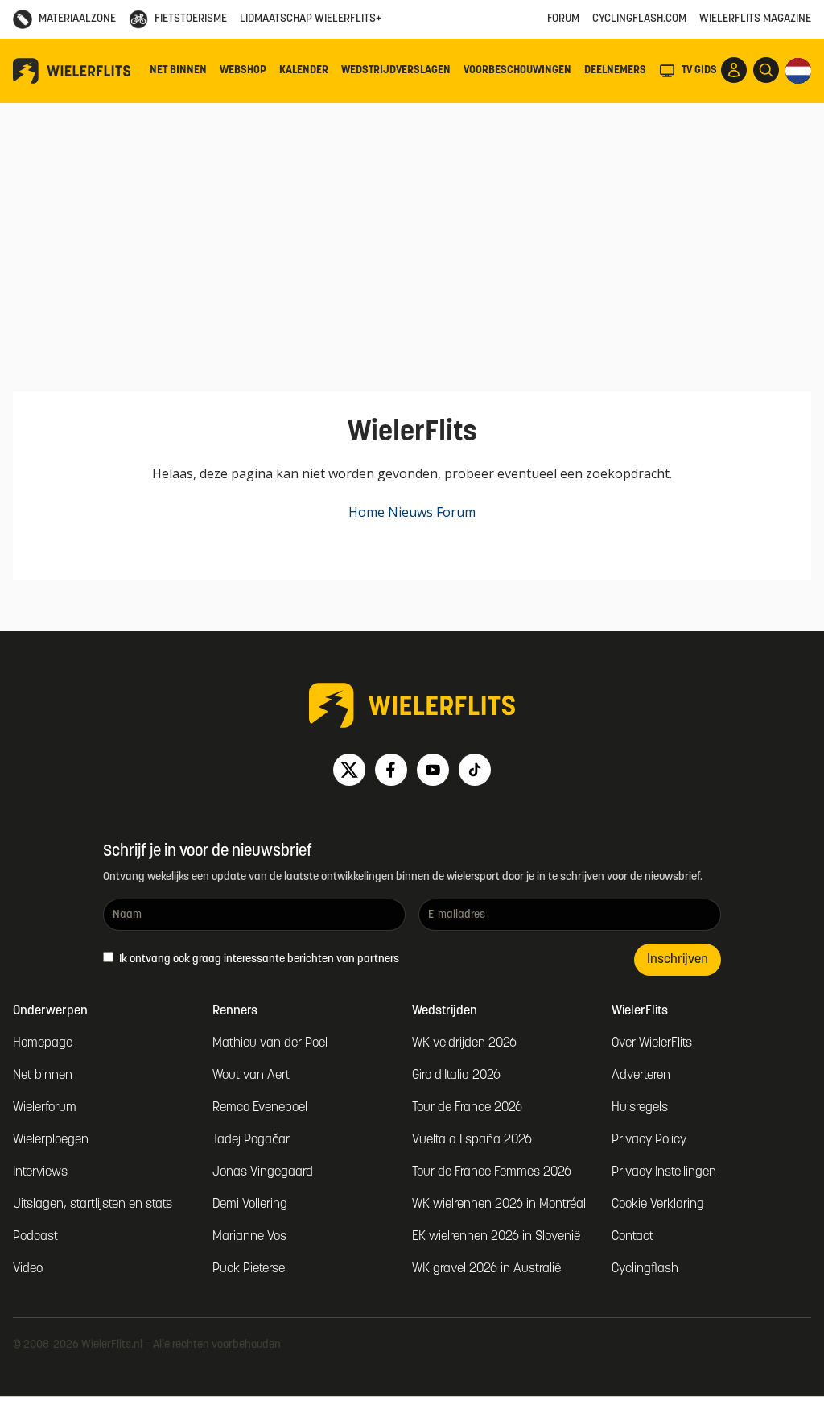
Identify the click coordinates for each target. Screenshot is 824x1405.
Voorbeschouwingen (517, 70)
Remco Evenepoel (259, 1107)
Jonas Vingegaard (262, 1172)
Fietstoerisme (190, 19)
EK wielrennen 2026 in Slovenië (496, 1236)
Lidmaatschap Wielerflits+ (310, 19)
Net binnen (178, 70)
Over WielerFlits (652, 1043)
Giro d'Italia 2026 (456, 1075)
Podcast (35, 1236)
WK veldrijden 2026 (464, 1043)
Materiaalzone (77, 19)
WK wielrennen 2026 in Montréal (499, 1204)
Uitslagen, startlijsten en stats (92, 1204)
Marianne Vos (249, 1236)
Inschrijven (677, 959)
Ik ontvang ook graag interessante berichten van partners (258, 959)
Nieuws (410, 512)
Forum (563, 19)
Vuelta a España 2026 (472, 1140)
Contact (632, 1236)
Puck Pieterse (248, 1268)
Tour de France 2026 (467, 1107)
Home (366, 512)
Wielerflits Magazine (755, 19)
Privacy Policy (649, 1140)
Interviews (40, 1172)
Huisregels (640, 1107)
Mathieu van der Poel (270, 1043)
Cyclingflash (645, 1268)
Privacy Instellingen (664, 1172)
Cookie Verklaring (658, 1204)
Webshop (243, 70)
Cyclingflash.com (639, 19)
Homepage (42, 1043)
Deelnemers (615, 70)
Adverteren (641, 1075)
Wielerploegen (51, 1140)
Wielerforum (44, 1107)
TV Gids (699, 70)
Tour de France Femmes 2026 (491, 1172)
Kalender (303, 70)
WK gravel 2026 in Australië (486, 1268)
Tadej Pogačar (251, 1140)
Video (28, 1268)
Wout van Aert (251, 1075)
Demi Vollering (249, 1204)
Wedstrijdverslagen (396, 70)
